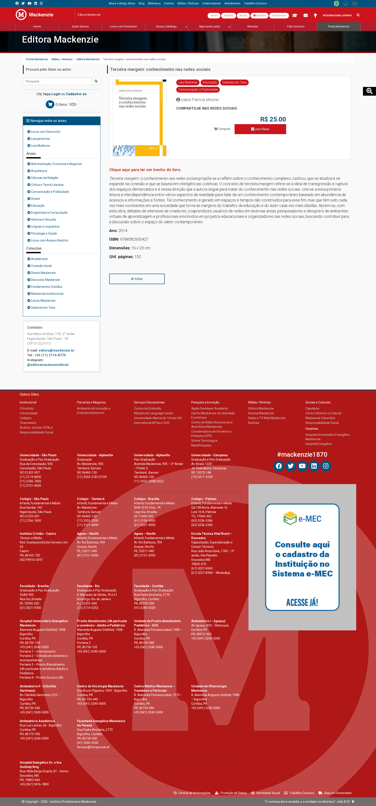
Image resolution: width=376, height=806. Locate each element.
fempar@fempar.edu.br (93, 747)
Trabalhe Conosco (301, 793)
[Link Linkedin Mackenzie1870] (35, 3)
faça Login (51, 94)
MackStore (260, 15)
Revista (243, 15)
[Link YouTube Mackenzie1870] (29, 3)
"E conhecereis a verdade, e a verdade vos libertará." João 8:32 (308, 801)
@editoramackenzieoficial (47, 365)
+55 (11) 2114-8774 (50, 355)
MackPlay (228, 15)
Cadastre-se (76, 94)
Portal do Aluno (279, 15)
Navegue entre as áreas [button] (47, 121)
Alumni (214, 15)
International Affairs (337, 15)
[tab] (61, 121)
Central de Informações (194, 793)
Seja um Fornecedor (338, 793)
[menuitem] (122, 3)
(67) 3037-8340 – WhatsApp (210, 573)
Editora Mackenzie (60, 39)
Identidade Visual (268, 793)
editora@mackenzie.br (56, 350)
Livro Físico (261, 129)
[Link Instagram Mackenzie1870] (41, 3)
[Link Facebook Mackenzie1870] (17, 3)
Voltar (138, 279)
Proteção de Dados (234, 793)
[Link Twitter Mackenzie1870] (23, 3)
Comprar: (224, 129)
